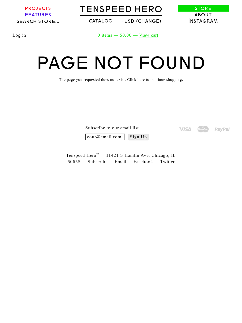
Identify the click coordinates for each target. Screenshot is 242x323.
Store (203, 8)
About (203, 14)
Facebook (143, 161)
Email (120, 161)
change (149, 21)
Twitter (167, 161)
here (141, 80)
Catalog (100, 21)
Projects (38, 8)
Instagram (203, 21)
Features (38, 14)
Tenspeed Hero (121, 9)
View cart (148, 35)
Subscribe (98, 161)
